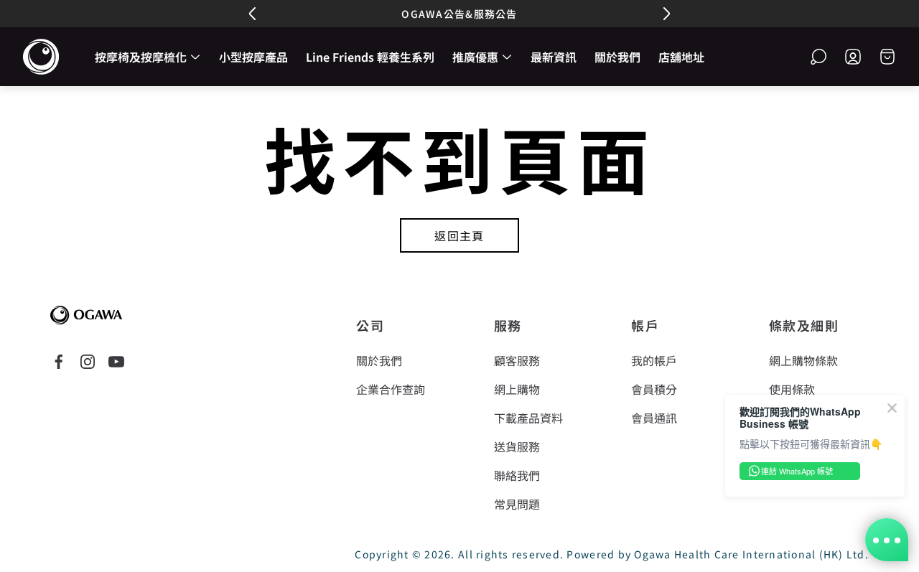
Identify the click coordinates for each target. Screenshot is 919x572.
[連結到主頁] (86, 315)
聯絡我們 (517, 475)
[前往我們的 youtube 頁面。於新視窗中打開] (116, 361)
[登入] (853, 56)
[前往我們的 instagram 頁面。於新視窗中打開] (87, 361)
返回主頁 (459, 235)
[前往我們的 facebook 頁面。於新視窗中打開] (58, 361)
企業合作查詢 (390, 389)
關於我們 (379, 360)
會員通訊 (654, 417)
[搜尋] (818, 56)
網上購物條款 (803, 360)
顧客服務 (517, 360)
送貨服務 (517, 446)
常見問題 (517, 503)
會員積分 (654, 389)
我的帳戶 (654, 360)
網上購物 (517, 389)
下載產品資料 (528, 417)
